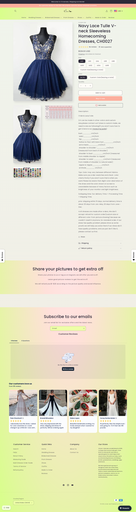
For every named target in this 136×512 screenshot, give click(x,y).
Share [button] (83, 237)
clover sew (108, 504)
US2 (89, 61)
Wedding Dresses (48, 452)
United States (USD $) (22, 503)
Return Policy (18, 456)
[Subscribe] (83, 328)
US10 (82, 65)
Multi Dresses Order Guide (23, 463)
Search (16, 449)
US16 (107, 65)
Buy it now (100, 98)
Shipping (81, 54)
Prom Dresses (47, 459)
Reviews (44, 473)
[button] (15, 11)
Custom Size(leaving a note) (91, 70)
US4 (97, 61)
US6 (105, 61)
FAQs (15, 452)
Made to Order (47, 470)
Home (44, 449)
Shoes (44, 463)
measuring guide (99, 129)
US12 (90, 65)
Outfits (44, 466)
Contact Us (74, 452)
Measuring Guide (19, 459)
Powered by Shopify (117, 504)
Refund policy (18, 470)
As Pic (82, 77)
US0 (81, 61)
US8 (113, 61)
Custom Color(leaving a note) (102, 77)
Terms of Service (19, 466)
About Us (73, 449)
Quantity (81, 82)
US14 (98, 65)
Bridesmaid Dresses (49, 456)
